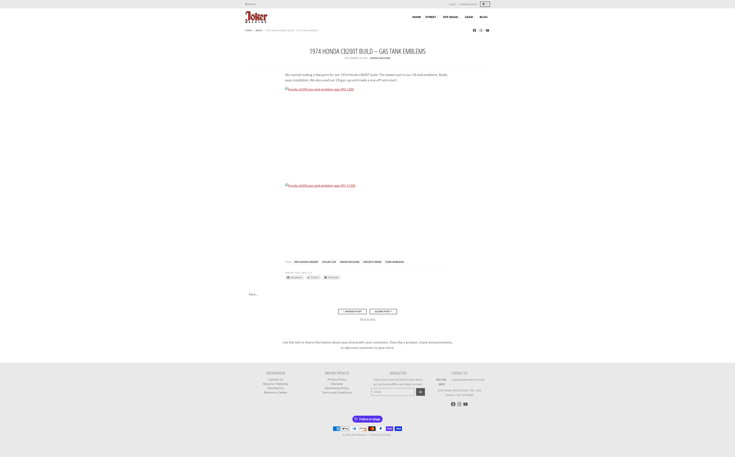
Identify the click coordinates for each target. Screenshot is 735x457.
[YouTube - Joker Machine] (487, 30)
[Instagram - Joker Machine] (481, 30)
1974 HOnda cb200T (306, 261)
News (259, 30)
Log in (452, 4)
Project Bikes (372, 261)
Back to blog (367, 319)
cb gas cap (329, 261)
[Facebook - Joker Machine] (474, 30)
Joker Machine (349, 261)
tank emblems (394, 261)
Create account (468, 4)
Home (248, 30)
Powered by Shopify (380, 434)
